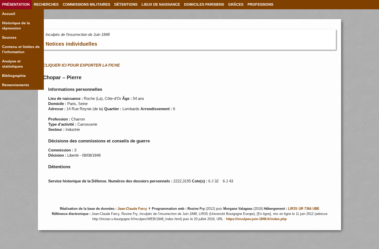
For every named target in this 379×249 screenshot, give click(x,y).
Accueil (8, 14)
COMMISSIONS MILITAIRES (86, 4)
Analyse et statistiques (12, 63)
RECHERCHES (46, 4)
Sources (9, 37)
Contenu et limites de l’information (21, 49)
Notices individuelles (71, 44)
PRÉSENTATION (16, 4)
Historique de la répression (16, 25)
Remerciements (15, 85)
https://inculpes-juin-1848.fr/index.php (256, 219)
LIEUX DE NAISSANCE (161, 4)
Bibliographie (14, 76)
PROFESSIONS (260, 4)
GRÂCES (235, 4)
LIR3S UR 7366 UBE (303, 209)
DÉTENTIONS (125, 4)
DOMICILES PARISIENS (204, 4)
